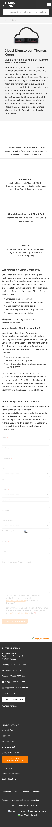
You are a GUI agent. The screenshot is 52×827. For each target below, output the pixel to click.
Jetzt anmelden (14, 700)
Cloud (14, 20)
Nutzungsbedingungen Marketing (25, 800)
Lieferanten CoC (8, 747)
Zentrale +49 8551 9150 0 (12, 670)
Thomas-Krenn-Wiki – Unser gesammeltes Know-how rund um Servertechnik (17, 718)
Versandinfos (7, 730)
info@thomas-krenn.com (15, 682)
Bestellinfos (7, 736)
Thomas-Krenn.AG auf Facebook (4, 713)
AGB (17, 792)
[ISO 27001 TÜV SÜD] (28, 815)
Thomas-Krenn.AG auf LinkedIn (4, 718)
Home (6, 20)
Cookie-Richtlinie (9, 779)
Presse (5, 800)
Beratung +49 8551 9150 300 (14, 665)
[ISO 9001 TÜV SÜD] (18, 812)
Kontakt (26, 792)
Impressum (6, 792)
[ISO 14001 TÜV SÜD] (37, 812)
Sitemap (36, 792)
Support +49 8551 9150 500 (13, 676)
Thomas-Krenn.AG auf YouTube (10, 713)
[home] (7, 6)
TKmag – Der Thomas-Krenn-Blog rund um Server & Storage (17, 712)
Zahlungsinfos (8, 741)
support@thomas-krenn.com (17, 687)
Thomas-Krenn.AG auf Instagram (10, 718)
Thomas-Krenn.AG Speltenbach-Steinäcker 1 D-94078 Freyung (12, 656)
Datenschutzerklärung (11, 773)
